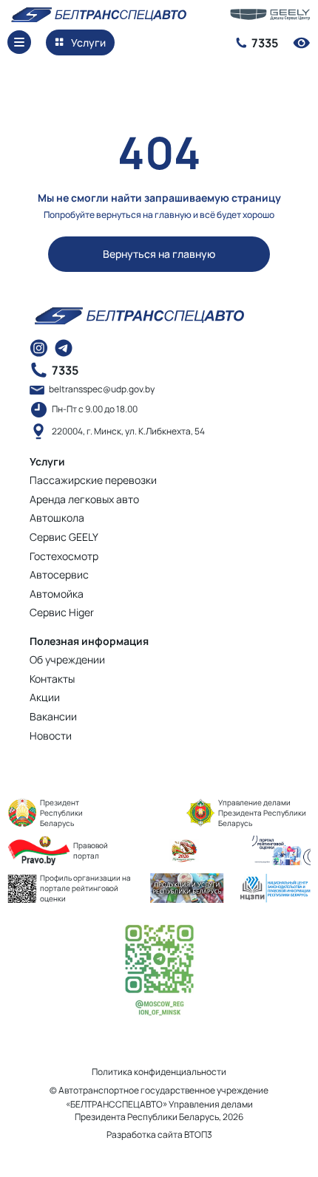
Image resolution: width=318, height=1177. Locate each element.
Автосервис (59, 574)
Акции (45, 697)
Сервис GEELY (64, 537)
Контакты (52, 679)
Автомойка (57, 594)
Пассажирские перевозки (93, 480)
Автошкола (57, 518)
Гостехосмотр (64, 556)
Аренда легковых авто (84, 499)
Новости (51, 736)
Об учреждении (67, 659)
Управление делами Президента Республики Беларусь (262, 812)
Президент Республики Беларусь (61, 812)
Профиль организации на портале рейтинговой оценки (85, 888)
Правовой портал (90, 850)
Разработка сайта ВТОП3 (159, 1135)
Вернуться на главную (159, 254)
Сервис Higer (62, 612)
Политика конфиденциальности (159, 1071)
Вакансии (53, 716)
